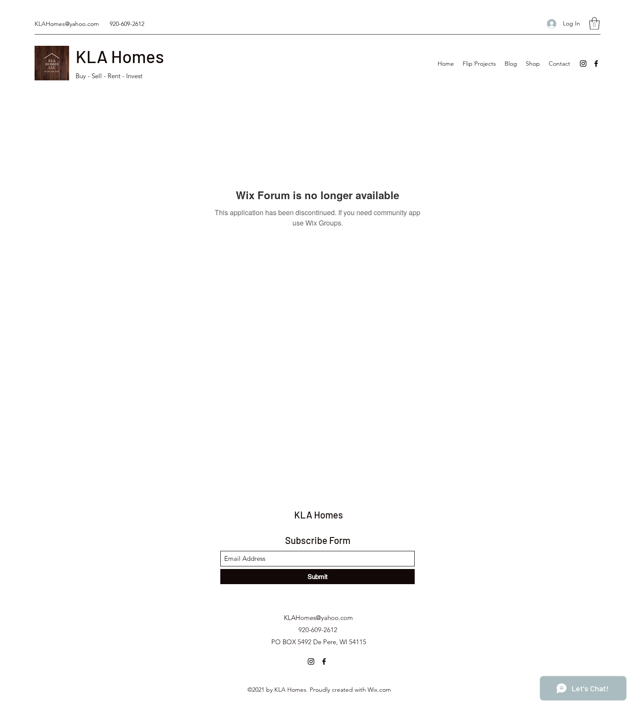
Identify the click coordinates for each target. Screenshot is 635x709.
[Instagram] (583, 63)
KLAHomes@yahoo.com (67, 24)
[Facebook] (596, 63)
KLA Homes (120, 56)
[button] (594, 23)
